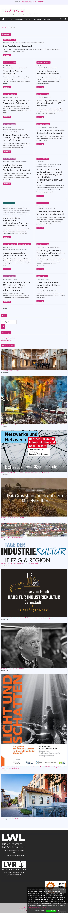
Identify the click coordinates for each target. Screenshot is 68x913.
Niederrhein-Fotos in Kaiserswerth (13, 72)
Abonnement (37, 19)
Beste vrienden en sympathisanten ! (10, 425)
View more (43, 907)
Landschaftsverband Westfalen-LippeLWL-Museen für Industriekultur (14, 852)
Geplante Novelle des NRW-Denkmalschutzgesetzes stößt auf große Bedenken (17, 137)
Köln (18, 210)
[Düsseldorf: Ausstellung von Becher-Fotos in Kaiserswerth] (40, 228)
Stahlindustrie (24, 161)
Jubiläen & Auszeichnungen (10, 94)
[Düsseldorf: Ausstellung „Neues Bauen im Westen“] (7, 269)
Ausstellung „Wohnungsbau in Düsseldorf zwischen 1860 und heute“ (50, 103)
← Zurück (4, 308)
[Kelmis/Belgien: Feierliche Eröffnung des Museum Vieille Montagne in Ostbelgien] (40, 269)
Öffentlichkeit (41, 42)
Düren (27, 208)
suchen (3, 326)
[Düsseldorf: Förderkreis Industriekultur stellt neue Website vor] (40, 301)
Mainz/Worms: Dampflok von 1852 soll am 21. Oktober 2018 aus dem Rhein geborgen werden (17, 286)
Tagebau (56, 127)
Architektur (40, 164)
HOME (8, 19)
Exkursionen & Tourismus (10, 62)
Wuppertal (28, 214)
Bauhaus (52, 164)
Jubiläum (45, 166)
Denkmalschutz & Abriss (9, 124)
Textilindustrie (15, 214)
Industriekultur (13, 10)
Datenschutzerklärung (34, 907)
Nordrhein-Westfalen (32, 42)
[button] (11, 19)
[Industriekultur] (3, 19)
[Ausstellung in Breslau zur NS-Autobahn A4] (34, 497)
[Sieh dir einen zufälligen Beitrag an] (65, 19)
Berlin (39, 68)
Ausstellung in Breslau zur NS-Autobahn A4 (12, 517)
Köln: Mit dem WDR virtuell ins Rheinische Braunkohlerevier (50, 131)
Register (28, 19)
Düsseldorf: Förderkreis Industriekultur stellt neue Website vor (48, 285)
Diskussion (14, 129)
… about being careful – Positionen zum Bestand (48, 72)
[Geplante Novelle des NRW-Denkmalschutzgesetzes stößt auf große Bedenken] (7, 151)
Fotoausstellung (20, 68)
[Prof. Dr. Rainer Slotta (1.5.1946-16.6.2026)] (34, 645)
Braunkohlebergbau (20, 208)
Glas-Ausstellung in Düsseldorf (17, 45)
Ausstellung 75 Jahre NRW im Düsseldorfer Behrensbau (16, 101)
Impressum (47, 19)
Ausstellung (17, 42)
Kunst (49, 166)
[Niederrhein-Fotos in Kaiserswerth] (7, 87)
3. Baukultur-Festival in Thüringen (10, 370)
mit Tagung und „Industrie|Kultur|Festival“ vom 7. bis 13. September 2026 (21, 563)
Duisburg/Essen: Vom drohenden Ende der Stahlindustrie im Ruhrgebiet (16, 167)
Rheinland (16, 131)
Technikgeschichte (7, 214)
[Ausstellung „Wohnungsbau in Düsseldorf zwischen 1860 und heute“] (40, 117)
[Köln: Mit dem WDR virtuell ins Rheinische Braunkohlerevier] (40, 144)
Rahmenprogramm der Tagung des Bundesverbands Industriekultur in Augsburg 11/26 (24, 818)
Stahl (54, 208)
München (55, 68)
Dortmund (57, 164)
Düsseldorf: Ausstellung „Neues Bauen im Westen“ (15, 254)
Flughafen (50, 68)
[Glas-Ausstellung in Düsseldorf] (7, 55)
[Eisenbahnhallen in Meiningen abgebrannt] (34, 530)
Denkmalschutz (7, 129)
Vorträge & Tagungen (42, 276)
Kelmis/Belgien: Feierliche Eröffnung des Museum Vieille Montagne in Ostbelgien (50, 253)
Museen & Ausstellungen (9, 39)
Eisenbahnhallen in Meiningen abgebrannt (12, 537)
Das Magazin (19, 19)
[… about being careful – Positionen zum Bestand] (40, 87)
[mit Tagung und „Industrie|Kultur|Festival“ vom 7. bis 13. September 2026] (34, 552)
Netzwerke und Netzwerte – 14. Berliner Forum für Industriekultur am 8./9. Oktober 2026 (34, 2)
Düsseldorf (23, 42)
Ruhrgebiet (18, 212)
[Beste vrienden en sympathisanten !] (34, 400)
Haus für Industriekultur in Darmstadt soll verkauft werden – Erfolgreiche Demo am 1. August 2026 (27, 618)
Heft (26, 68)
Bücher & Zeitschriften (9, 203)
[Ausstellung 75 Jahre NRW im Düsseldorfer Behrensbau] (7, 117)
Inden (15, 210)
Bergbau (13, 208)
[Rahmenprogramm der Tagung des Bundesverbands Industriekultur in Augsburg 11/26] (34, 795)
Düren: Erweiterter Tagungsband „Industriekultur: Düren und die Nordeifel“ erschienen (16, 222)
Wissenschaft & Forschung (43, 62)
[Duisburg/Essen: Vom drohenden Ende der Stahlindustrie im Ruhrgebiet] (7, 184)
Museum (53, 166)
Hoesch (11, 210)
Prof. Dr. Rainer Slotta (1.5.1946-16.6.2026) (12, 669)
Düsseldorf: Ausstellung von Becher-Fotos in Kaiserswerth (50, 213)
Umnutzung (22, 214)
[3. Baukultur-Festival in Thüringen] (34, 359)
